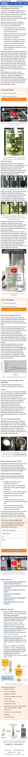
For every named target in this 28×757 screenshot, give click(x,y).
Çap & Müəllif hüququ (18, 750)
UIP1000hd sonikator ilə (20, 454)
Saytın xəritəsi (7, 750)
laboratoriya (8, 744)
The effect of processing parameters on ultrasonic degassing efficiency (15, 638)
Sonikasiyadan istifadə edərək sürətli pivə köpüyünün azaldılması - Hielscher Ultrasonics (14, 573)
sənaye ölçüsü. (19, 744)
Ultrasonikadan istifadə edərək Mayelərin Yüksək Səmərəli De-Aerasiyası (15, 582)
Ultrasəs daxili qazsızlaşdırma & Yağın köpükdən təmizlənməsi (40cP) (14, 124)
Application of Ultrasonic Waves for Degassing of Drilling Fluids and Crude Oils (15, 628)
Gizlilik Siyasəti (11, 752)
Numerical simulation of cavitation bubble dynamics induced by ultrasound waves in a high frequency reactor (15, 650)
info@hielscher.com (21, 1)
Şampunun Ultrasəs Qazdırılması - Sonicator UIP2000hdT (14, 294)
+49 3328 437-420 (6, 1)
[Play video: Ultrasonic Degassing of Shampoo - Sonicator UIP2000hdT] (14, 270)
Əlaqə (18, 752)
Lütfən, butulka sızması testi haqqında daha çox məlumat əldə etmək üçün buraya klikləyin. (14, 469)
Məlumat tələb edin (14, 99)
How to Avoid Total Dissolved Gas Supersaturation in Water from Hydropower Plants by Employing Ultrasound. (15, 616)
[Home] (4, 3)
